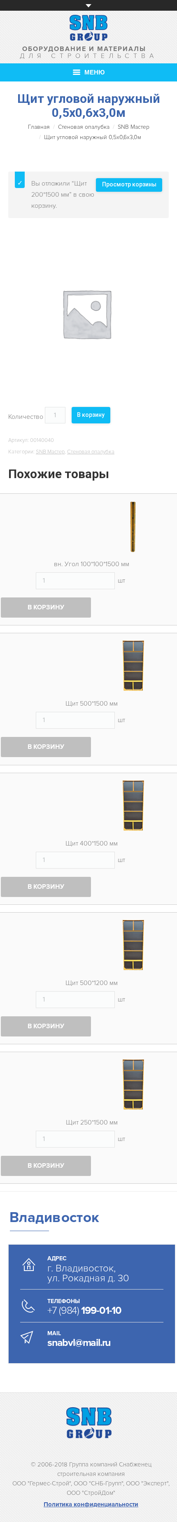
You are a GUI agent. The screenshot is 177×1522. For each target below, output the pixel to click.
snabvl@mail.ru (78, 1342)
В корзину (91, 414)
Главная (39, 126)
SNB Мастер (133, 126)
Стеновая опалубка (83, 126)
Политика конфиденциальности (91, 1504)
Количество (25, 417)
